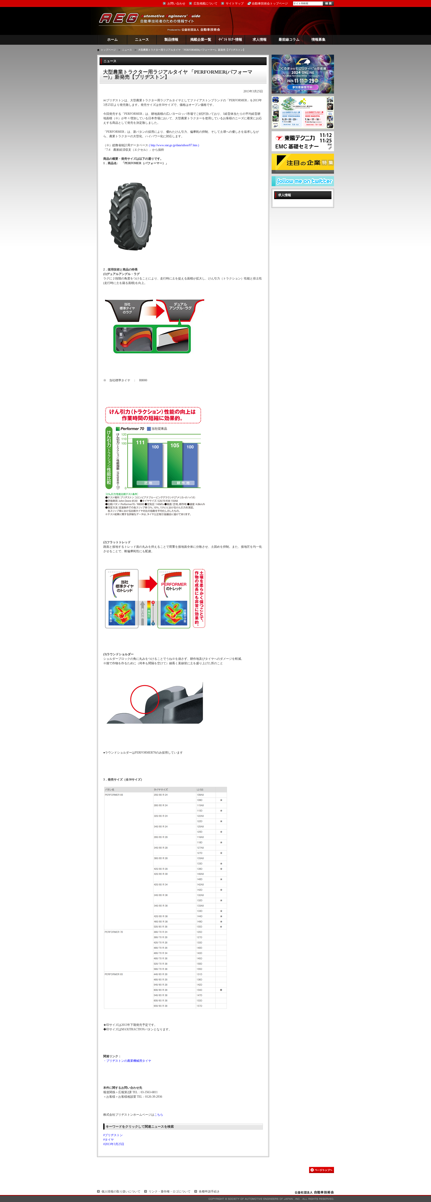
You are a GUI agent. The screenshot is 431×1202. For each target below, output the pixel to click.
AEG (153, 20)
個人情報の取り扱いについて (121, 1191)
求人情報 (260, 39)
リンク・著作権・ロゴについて (170, 1191)
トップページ (108, 49)
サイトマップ (235, 3)
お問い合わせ (176, 3)
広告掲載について (205, 3)
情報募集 (318, 39)
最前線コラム (289, 39)
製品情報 (171, 39)
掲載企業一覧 (200, 39)
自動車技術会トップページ (270, 3)
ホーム (112, 39)
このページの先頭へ (321, 1170)
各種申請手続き (209, 1191)
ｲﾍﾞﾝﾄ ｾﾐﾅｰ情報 (230, 39)
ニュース (142, 39)
